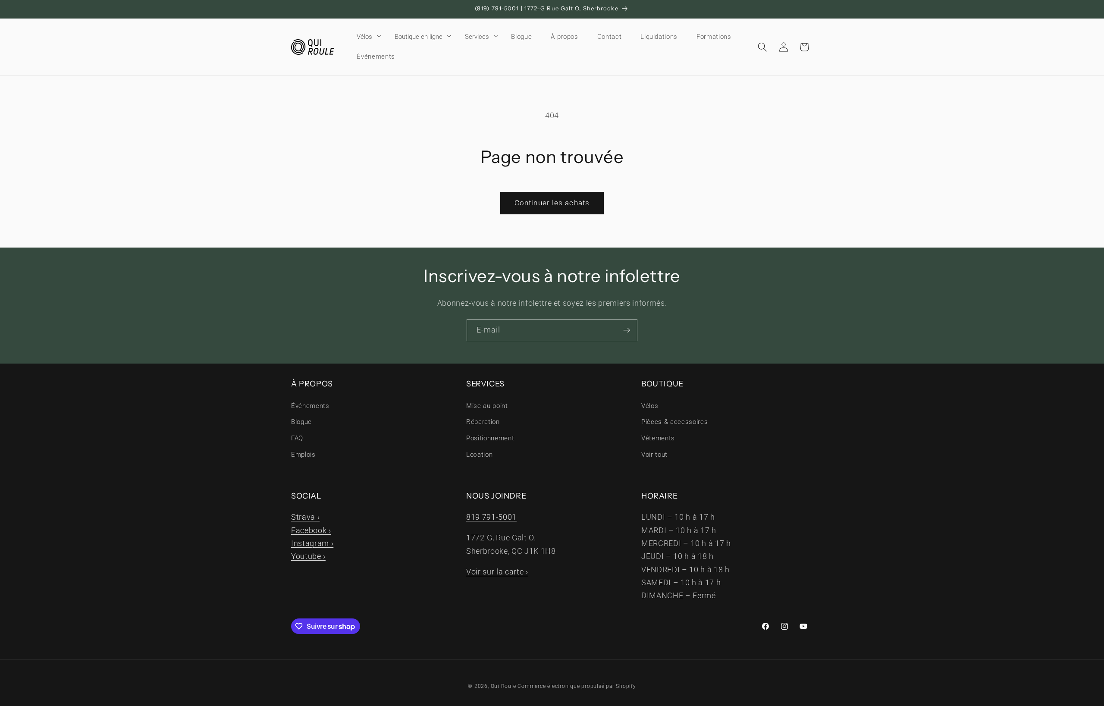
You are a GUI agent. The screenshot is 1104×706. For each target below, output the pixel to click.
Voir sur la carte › (497, 572)
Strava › (305, 517)
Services (477, 37)
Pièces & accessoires (674, 422)
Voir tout (654, 454)
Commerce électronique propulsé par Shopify (577, 686)
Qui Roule (503, 686)
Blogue (301, 422)
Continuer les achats (552, 203)
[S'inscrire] (626, 330)
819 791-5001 (491, 517)
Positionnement (490, 438)
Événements (310, 406)
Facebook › (311, 530)
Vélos (364, 37)
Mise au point (487, 406)
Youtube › (308, 556)
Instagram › (312, 543)
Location (479, 454)
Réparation (483, 422)
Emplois (303, 454)
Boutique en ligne (418, 37)
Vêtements (658, 438)
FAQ (297, 438)
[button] (366, 36)
